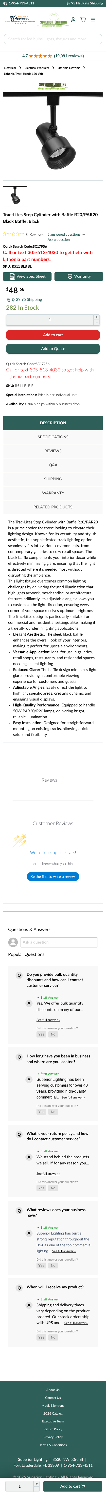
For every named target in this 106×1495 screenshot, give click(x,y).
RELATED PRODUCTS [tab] (53, 507)
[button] (53, 56)
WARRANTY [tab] (53, 493)
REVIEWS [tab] (53, 451)
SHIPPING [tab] (53, 479)
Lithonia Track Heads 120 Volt (23, 73)
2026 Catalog (53, 1413)
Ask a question (59, 240)
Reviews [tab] (49, 780)
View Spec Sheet (31, 276)
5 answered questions (64, 234)
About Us (53, 1390)
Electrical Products (37, 67)
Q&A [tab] (53, 465)
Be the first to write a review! (53, 876)
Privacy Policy (53, 1437)
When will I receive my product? (55, 1287)
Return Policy (53, 1429)
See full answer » (48, 1020)
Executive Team (53, 1421)
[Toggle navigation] (91, 20)
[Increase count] (96, 317)
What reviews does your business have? (56, 1212)
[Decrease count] (96, 322)
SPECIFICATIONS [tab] (53, 437)
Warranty (82, 276)
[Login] (73, 20)
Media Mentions (53, 1405)
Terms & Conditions (53, 1445)
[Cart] (83, 20)
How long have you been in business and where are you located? (58, 1059)
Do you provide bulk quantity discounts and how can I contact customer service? (55, 980)
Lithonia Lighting (69, 67)
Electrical (10, 67)
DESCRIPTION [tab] (53, 423)
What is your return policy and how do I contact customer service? (57, 1136)
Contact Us (53, 1398)
